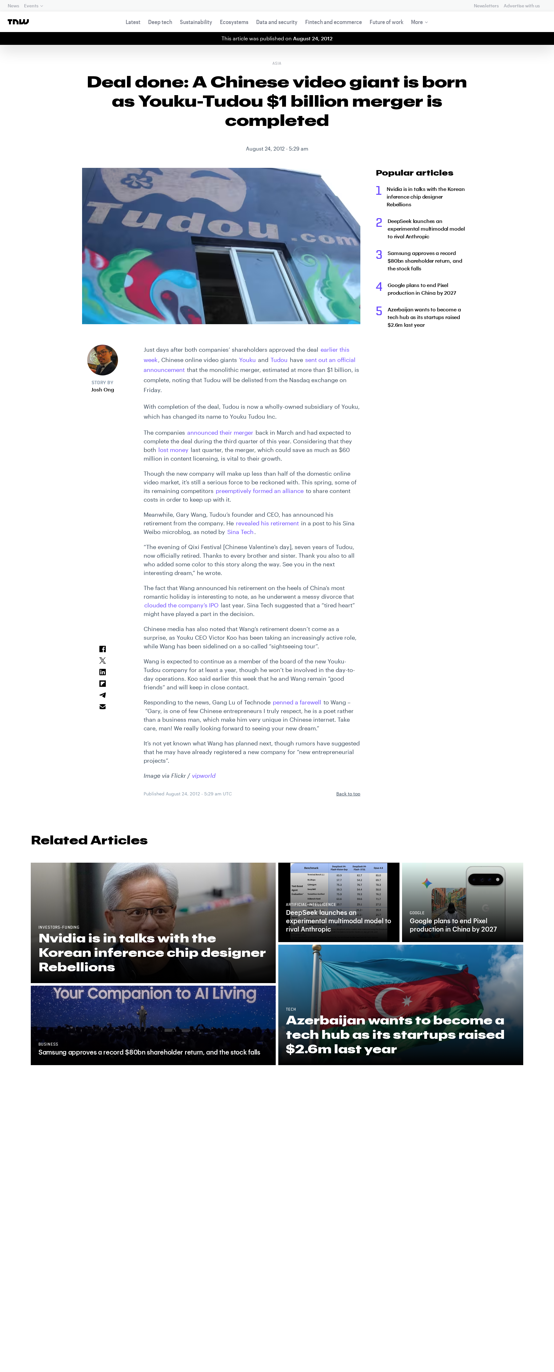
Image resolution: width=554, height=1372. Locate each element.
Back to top (348, 793)
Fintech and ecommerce (333, 21)
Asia (277, 64)
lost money (173, 449)
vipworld (203, 775)
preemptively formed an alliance (260, 490)
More (417, 21)
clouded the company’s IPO (181, 605)
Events (31, 5)
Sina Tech (240, 531)
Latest (133, 21)
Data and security (277, 21)
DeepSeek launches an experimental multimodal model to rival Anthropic (426, 228)
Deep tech (160, 21)
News (13, 5)
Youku (247, 359)
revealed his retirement (267, 523)
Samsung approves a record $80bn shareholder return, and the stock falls (425, 260)
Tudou (279, 359)
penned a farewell (297, 702)
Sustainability (196, 21)
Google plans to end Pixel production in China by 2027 (422, 289)
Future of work (386, 21)
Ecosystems (234, 21)
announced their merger (220, 432)
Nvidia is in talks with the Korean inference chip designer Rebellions (426, 196)
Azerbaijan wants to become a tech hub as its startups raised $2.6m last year (424, 317)
